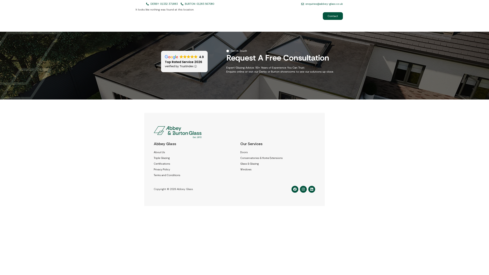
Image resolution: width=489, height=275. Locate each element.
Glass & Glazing (249, 163)
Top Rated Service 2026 (183, 62)
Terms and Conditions (167, 175)
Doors (244, 152)
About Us (258, 16)
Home (217, 16)
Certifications (162, 163)
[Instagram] (303, 189)
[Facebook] (294, 189)
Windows (246, 169)
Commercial (307, 16)
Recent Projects (281, 16)
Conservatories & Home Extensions (261, 158)
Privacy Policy (162, 169)
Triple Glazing (162, 158)
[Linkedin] (311, 189)
